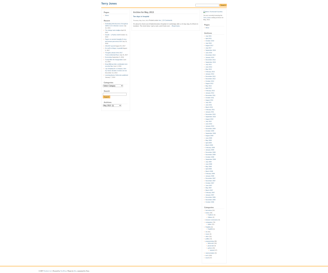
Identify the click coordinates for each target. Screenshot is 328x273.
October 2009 (210, 131)
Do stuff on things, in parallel (113, 48)
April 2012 (209, 88)
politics (208, 239)
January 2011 (210, 112)
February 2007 (210, 192)
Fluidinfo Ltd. (48, 271)
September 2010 (211, 116)
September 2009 (211, 133)
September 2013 (211, 62)
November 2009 (211, 128)
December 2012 (211, 76)
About (107, 15)
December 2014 (211, 55)
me (206, 231)
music (207, 234)
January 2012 (210, 93)
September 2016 (211, 50)
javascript (211, 245)
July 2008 (209, 162)
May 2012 (209, 86)
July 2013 (209, 64)
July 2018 (209, 43)
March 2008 (209, 171)
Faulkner (210, 215)
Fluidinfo (208, 227)
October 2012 (210, 81)
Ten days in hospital (141, 16)
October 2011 (210, 97)
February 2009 (210, 147)
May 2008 (209, 166)
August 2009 (209, 135)
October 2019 (210, 41)
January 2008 (210, 176)
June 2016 (209, 52)
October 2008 (210, 157)
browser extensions (212, 220)
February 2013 (210, 71)
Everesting (108, 57)
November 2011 (210, 95)
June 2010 (209, 124)
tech (207, 255)
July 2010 (209, 121)
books (207, 213)
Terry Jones (109, 3)
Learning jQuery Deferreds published (116, 75)
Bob (75, 271)
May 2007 (209, 188)
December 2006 (211, 197)
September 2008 (211, 159)
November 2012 (211, 78)
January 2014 (210, 57)
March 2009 (209, 145)
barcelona (209, 210)
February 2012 (210, 90)
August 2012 (209, 83)
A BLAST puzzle (110, 46)
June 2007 (209, 185)
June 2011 (209, 105)
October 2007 (210, 183)
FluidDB (210, 229)
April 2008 (209, 169)
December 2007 (211, 178)
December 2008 (211, 152)
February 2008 (210, 173)
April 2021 (209, 38)
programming (210, 241)
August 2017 (209, 45)
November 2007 (211, 180)
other (207, 236)
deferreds (211, 243)
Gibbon (210, 217)
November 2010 (211, 114)
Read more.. (176, 26)
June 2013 (209, 67)
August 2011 (209, 100)
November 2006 (211, 199)
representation (210, 253)
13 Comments (167, 20)
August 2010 (209, 119)
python (210, 248)
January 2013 (210, 74)
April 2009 (209, 143)
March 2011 (209, 107)
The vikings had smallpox (113, 30)
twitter (209, 224)
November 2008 (211, 154)
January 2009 (210, 150)
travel (207, 258)
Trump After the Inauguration (114, 59)
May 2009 (209, 140)
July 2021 (209, 36)
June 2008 (209, 164)
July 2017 (209, 48)
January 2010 (210, 126)
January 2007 (210, 195)
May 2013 (209, 69)
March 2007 (209, 190)
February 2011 (210, 109)
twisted (212, 250)
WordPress (63, 271)
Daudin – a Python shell (112, 35)
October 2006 (210, 202)
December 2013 (211, 59)
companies (209, 222)
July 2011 (208, 102)
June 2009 (209, 138)
